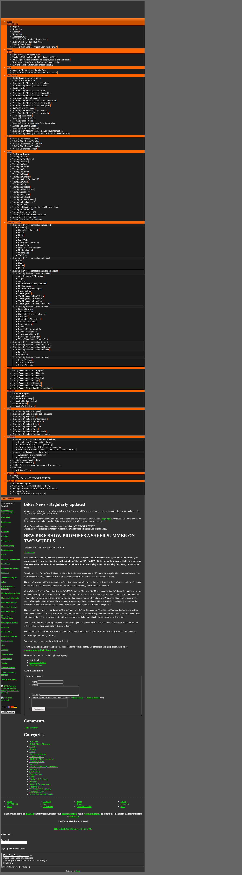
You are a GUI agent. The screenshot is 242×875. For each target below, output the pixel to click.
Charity (32, 746)
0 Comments (29, 552)
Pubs (123, 806)
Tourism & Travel (37, 792)
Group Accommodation (10, 559)
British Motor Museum (39, 744)
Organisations (35, 665)
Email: (34, 685)
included (30, 814)
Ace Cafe (33, 741)
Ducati (32, 751)
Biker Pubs (5, 517)
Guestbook (5, 564)
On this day (34, 771)
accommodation (69, 814)
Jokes (3, 582)
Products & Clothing (38, 779)
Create (78, 871)
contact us (74, 816)
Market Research (36, 761)
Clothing (4, 536)
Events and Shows (37, 662)
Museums (5, 627)
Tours (79, 804)
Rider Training (7, 641)
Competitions (6, 541)
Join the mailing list (9, 577)
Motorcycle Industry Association (43, 766)
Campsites (5, 532)
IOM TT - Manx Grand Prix (41, 759)
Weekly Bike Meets (8, 679)
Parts (45, 804)
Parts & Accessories (9, 636)
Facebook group (7, 546)
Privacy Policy (77, 697)
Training (4, 650)
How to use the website (10, 568)
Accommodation (84, 806)
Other (31, 776)
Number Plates (7, 632)
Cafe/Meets (48, 806)
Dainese (33, 749)
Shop (3, 645)
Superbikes (34, 787)
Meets (79, 801)
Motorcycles (34, 769)
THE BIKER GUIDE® (40, 789)
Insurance (5, 573)
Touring (4, 663)
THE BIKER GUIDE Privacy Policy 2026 (73, 829)
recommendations (92, 814)
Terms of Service (93, 697)
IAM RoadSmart (36, 756)
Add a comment (31, 727)
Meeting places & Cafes (10, 593)
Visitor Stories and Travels (41, 794)
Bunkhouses (6, 522)
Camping (125, 804)
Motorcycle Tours (8, 611)
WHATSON (12, 804)
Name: (35, 682)
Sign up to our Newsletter (13, 848)
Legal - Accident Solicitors (7, 587)
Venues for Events (8, 668)
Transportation (7, 654)
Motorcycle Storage (9, 607)
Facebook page (7, 550)
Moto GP (33, 764)
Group (123, 801)
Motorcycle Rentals (9, 602)
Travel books (6, 659)
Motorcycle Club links (10, 598)
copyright (106, 518)
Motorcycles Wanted (9, 623)
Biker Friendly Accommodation (7, 512)
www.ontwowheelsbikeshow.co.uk (40, 650)
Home (9, 801)
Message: (36, 695)
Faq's (3, 554)
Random (33, 782)
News (9, 806)
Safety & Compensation (40, 784)
